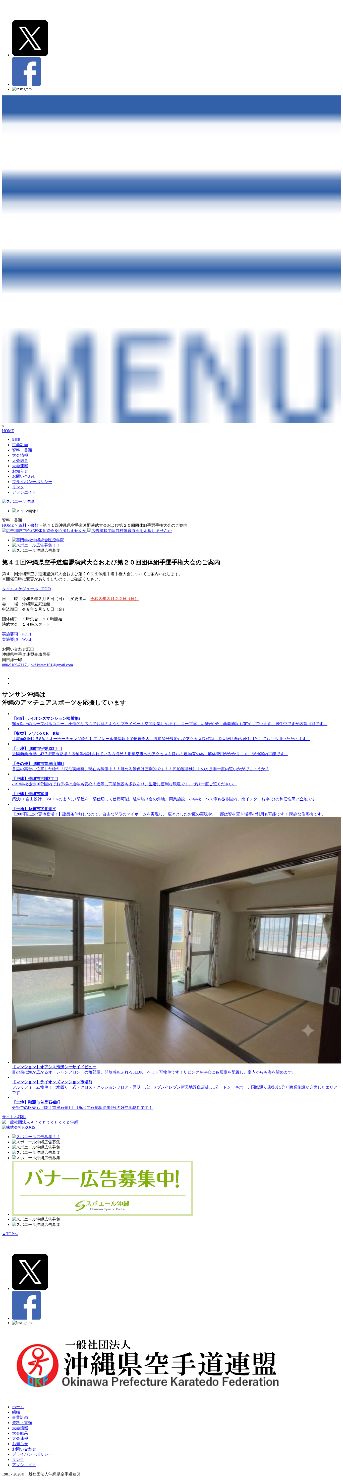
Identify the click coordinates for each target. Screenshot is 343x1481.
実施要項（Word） (18, 639)
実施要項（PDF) (16, 634)
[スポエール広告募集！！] (36, 545)
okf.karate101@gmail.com (52, 665)
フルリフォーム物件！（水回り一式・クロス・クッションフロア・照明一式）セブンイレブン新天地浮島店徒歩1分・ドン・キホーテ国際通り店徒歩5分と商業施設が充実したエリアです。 (174, 1087)
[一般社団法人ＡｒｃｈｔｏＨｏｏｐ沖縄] (40, 1122)
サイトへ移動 (14, 1117)
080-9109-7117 (14, 665)
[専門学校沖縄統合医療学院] (38, 540)
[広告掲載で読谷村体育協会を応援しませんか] (87, 530)
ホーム (18, 1407)
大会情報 (20, 455)
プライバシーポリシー (32, 482)
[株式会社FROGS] (18, 1127)
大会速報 (20, 466)
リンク (18, 487)
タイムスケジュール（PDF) (26, 589)
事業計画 (20, 445)
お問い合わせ (24, 476)
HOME (8, 431)
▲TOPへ (10, 1234)
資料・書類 (22, 450)
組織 (16, 439)
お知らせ (20, 471)
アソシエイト (24, 492)
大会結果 (20, 460)
